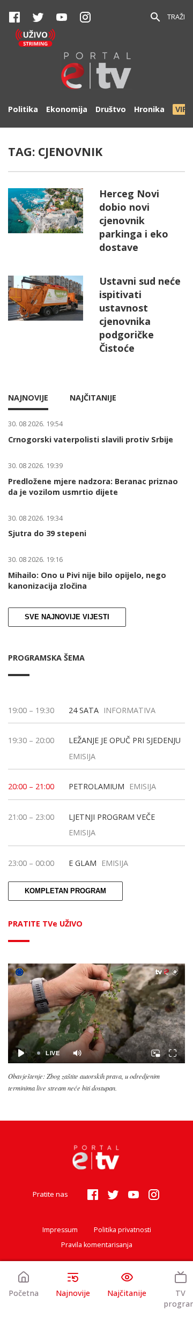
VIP (181, 109)
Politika (23, 109)
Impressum (60, 1229)
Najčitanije (126, 1293)
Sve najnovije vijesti (67, 617)
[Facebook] (14, 17)
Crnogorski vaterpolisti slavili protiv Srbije (90, 439)
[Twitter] (38, 17)
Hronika (149, 109)
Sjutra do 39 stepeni (47, 533)
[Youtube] (61, 17)
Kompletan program (65, 891)
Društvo (110, 109)
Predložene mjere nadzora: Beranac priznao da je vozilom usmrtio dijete (93, 486)
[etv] (96, 72)
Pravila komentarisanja (96, 1244)
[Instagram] (85, 17)
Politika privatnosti (122, 1229)
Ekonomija (66, 109)
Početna (24, 1293)
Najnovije (73, 1293)
